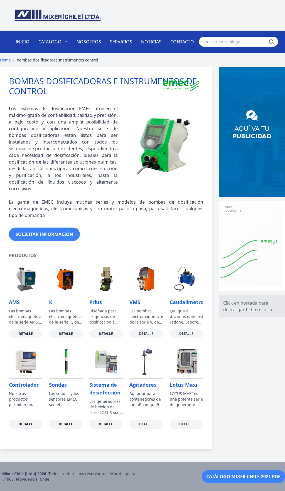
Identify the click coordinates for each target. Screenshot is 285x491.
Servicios (121, 42)
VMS (134, 302)
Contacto (182, 42)
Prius (95, 302)
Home (5, 60)
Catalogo (50, 42)
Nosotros (89, 42)
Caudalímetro (187, 302)
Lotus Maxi (183, 384)
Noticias (151, 42)
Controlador (24, 384)
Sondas (58, 384)
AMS (14, 302)
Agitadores (142, 384)
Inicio (23, 42)
